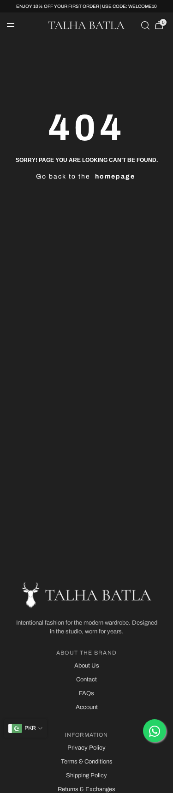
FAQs (86, 693)
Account (87, 707)
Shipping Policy (86, 775)
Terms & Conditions (87, 761)
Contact (86, 679)
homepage (115, 176)
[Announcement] (86, 6)
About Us (86, 665)
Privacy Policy (86, 748)
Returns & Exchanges (86, 789)
